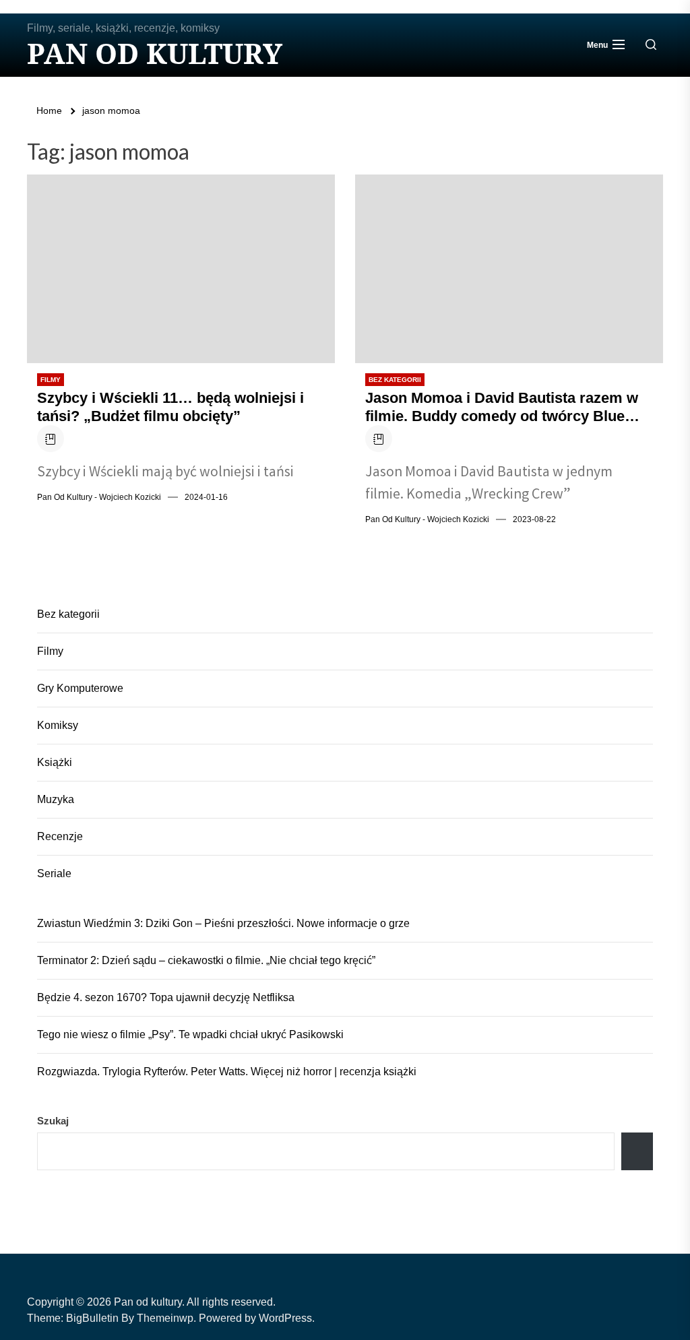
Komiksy (57, 725)
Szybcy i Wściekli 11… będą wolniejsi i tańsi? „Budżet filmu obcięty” (170, 406)
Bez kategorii (395, 379)
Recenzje (60, 836)
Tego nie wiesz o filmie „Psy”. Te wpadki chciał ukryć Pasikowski (190, 1034)
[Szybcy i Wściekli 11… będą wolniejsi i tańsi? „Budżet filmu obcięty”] (181, 268)
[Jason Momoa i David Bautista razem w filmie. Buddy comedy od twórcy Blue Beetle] (509, 268)
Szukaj (53, 1120)
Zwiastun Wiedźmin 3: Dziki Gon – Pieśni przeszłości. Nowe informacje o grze (223, 923)
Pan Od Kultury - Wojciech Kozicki (99, 497)
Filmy (50, 379)
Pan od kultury (154, 53)
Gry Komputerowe (80, 688)
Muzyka (55, 799)
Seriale (54, 873)
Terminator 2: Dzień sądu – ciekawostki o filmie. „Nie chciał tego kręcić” (206, 960)
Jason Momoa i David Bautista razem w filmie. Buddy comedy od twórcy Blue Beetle (501, 407)
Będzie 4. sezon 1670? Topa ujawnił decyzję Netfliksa (165, 997)
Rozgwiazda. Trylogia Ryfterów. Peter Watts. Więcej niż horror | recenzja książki (226, 1071)
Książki (54, 762)
